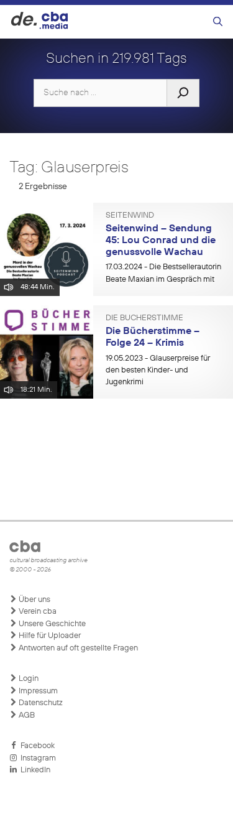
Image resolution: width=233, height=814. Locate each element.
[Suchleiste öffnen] (218, 22)
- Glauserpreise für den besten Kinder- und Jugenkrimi (158, 370)
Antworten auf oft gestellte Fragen (77, 648)
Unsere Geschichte (51, 624)
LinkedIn (33, 770)
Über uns (33, 600)
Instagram (36, 758)
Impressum (37, 691)
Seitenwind (130, 216)
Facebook (36, 746)
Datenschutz (40, 703)
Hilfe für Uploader (49, 636)
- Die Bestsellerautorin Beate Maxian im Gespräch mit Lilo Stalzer (163, 279)
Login (28, 679)
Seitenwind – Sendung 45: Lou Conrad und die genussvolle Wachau (161, 240)
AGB (26, 715)
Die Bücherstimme (144, 318)
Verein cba (37, 612)
